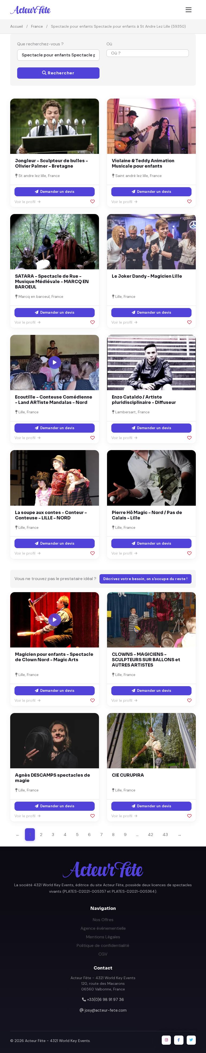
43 (165, 834)
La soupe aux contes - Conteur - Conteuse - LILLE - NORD (51, 515)
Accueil (16, 26)
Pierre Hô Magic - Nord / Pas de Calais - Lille (147, 515)
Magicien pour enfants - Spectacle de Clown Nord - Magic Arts (54, 657)
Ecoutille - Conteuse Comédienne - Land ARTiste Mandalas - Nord (53, 399)
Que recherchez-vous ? (40, 44)
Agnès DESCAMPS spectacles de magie (52, 777)
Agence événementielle (103, 928)
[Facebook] (178, 1040)
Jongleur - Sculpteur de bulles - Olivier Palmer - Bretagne (51, 163)
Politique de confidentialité (103, 945)
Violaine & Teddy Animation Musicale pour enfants (143, 163)
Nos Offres (103, 919)
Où (109, 44)
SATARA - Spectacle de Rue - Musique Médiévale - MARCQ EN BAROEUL (52, 281)
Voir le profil (25, 201)
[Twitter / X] (191, 1040)
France (37, 26)
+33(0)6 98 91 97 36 (105, 999)
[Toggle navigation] (189, 10)
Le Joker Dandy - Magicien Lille (147, 276)
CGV (103, 954)
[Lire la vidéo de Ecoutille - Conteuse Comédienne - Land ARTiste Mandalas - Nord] (54, 362)
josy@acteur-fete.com (106, 1010)
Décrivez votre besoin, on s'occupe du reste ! (145, 579)
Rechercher (61, 73)
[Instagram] (166, 1040)
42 (150, 834)
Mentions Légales (103, 937)
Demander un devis (56, 191)
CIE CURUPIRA (128, 775)
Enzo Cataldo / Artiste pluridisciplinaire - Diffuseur (144, 399)
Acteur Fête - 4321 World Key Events (57, 1040)
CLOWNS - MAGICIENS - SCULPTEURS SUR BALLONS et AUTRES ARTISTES (146, 660)
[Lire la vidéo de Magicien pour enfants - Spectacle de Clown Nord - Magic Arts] (54, 619)
